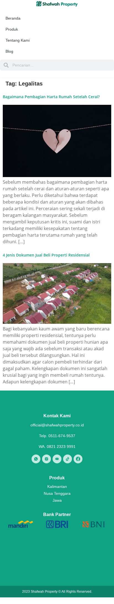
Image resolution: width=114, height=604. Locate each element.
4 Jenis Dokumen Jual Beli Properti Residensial (46, 255)
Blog (9, 51)
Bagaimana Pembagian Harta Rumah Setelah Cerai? (51, 96)
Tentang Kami (18, 40)
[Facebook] (78, 459)
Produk (12, 29)
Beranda (13, 18)
